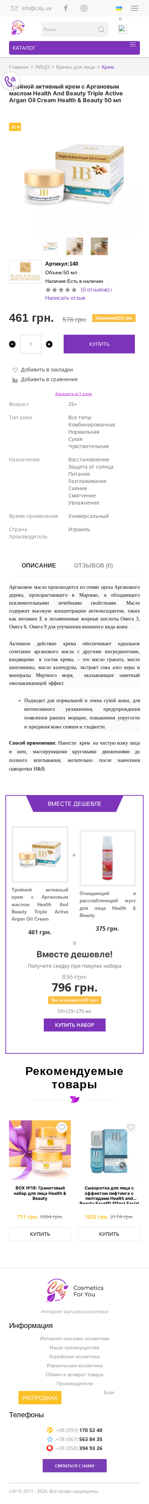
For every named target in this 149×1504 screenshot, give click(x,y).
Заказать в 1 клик (73, 393)
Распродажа (40, 1398)
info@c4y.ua (36, 8)
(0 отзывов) (95, 289)
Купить (99, 343)
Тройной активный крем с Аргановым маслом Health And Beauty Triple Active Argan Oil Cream (40, 904)
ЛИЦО (42, 67)
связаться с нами (74, 1465)
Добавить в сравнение (49, 379)
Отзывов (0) (93, 566)
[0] (123, 29)
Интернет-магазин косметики (74, 1338)
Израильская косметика (75, 1365)
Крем (108, 67)
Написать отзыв (65, 298)
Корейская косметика (74, 1356)
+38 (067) (79, 1438)
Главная (19, 67)
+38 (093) (79, 1429)
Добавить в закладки (47, 369)
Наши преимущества (74, 1347)
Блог (109, 1392)
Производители (74, 1383)
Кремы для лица (75, 67)
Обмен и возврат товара (74, 1374)
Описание (39, 566)
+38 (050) (79, 1447)
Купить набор (74, 1024)
